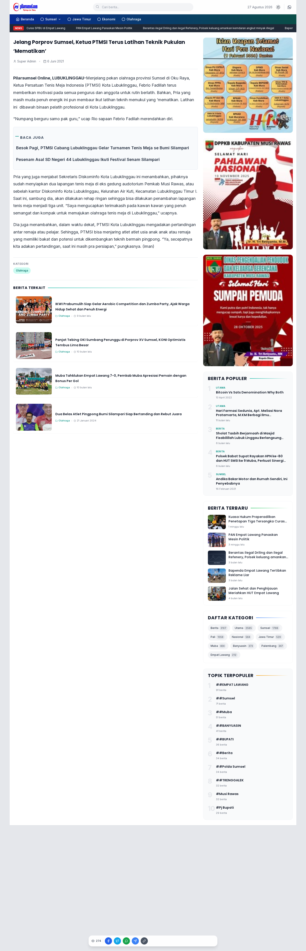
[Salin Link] (144, 941)
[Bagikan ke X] (117, 941)
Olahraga (134, 19)
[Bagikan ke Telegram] (135, 941)
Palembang (272, 646)
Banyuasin (243, 646)
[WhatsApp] (289, 7)
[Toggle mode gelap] (278, 7)
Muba (217, 646)
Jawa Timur (81, 19)
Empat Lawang (223, 654)
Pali (217, 637)
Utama (243, 628)
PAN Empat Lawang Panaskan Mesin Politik (96, 28)
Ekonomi (108, 19)
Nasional (241, 637)
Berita (218, 628)
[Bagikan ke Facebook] (108, 941)
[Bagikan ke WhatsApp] (126, 941)
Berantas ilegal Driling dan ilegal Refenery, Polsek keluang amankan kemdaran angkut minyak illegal (200, 28)
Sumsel (51, 19)
